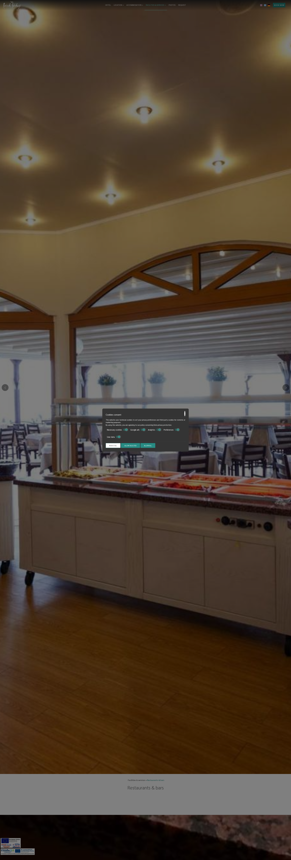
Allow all (148, 445)
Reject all (113, 445)
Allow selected (130, 445)
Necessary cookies (114, 429)
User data (111, 437)
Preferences (169, 429)
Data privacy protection (162, 425)
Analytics (151, 429)
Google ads (134, 429)
